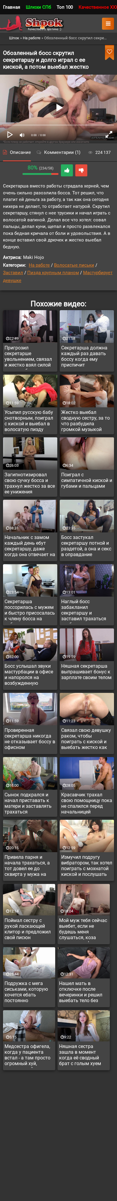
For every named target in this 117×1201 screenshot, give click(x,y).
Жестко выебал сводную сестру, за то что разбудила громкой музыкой (85, 420)
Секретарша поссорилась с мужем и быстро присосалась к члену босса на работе (29, 611)
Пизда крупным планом (53, 272)
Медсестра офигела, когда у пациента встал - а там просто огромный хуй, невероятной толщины (27, 1056)
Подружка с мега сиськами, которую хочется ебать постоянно (26, 992)
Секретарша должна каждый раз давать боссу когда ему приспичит (84, 356)
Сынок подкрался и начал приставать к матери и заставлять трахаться (28, 803)
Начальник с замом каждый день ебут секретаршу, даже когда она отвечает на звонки (29, 547)
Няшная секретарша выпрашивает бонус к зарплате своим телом (86, 671)
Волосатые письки (74, 265)
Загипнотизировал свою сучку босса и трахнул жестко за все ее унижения (29, 483)
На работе (39, 265)
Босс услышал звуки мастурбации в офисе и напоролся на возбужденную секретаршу (28, 675)
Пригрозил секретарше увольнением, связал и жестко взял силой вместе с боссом (28, 357)
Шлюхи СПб (38, 7)
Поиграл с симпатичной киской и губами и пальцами (86, 480)
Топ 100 (65, 7)
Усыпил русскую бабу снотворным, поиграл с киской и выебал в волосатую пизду (28, 420)
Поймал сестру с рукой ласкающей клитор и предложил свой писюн (27, 929)
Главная (11, 7)
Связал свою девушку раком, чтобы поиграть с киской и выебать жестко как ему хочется (86, 739)
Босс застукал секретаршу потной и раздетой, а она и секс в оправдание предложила (86, 547)
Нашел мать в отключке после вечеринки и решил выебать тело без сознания (80, 993)
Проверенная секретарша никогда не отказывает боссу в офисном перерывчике (29, 739)
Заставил (13, 272)
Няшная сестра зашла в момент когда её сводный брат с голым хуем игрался (80, 1056)
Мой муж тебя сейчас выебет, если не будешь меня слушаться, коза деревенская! (83, 930)
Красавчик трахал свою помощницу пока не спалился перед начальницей (86, 803)
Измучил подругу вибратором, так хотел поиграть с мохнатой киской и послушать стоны (86, 866)
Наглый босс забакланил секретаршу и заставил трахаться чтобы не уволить (83, 611)
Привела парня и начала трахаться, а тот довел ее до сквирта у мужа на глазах (27, 866)
